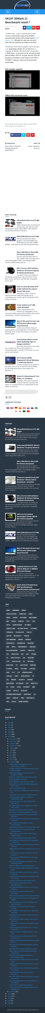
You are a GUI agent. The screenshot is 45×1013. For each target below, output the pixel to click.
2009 (9, 998)
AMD (7, 621)
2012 (9, 736)
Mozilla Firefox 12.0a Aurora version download (21, 973)
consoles (9, 632)
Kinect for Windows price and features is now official (23, 982)
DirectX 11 (34, 683)
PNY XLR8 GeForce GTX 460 (28, 236)
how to (29, 632)
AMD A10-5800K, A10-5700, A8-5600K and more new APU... (23, 903)
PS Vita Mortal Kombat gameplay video (22, 838)
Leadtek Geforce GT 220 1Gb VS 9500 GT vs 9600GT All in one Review (27, 568)
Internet (26, 687)
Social (14, 701)
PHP (7, 701)
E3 (7, 687)
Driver (15, 617)
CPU (33, 621)
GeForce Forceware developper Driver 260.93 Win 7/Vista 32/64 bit (27, 516)
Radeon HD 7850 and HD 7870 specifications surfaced (24, 845)
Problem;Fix (10, 643)
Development (25, 676)
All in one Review (11, 650)
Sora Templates (19, 1010)
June (11, 753)
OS (24, 661)
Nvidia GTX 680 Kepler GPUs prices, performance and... (21, 956)
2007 (9, 1003)
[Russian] (32, 409)
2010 (9, 996)
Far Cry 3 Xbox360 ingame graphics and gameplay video (22, 862)
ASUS (7, 672)
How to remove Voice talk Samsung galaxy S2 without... (23, 969)
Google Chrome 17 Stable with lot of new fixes (23, 933)
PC (16, 665)
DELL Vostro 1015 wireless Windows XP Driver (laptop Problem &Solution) (28, 270)
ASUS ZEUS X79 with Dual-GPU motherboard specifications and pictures (28, 587)
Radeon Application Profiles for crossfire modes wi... (23, 928)
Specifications (11, 614)
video (30, 614)
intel (8, 625)
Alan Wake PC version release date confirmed (21, 892)
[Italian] (24, 409)
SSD (24, 658)
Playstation (16, 661)
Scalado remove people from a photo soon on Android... (24, 877)
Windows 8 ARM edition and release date (23, 777)
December (13, 739)
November (13, 741)
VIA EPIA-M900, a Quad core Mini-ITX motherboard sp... (21, 798)
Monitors (9, 665)
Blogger (24, 690)
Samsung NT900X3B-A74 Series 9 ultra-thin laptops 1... (23, 888)
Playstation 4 (15, 658)
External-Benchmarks (13, 694)
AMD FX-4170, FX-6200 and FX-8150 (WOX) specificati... (23, 952)
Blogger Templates (32, 1010)
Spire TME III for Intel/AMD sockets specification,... (21, 824)
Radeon (13, 679)
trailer (26, 636)
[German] (16, 409)
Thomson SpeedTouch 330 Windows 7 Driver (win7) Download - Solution (28, 479)
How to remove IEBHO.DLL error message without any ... (23, 858)
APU (22, 654)
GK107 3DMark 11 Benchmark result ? (21, 782)
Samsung (33, 647)
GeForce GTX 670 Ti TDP (17, 788)
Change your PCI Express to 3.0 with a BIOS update (24, 924)
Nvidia (14, 621)
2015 (9, 730)
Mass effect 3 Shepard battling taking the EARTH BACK (23, 785)
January (12, 991)
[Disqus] (22, 182)
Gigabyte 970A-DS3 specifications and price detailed (24, 965)
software (23, 617)
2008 (9, 1001)
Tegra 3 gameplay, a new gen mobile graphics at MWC (21, 774)
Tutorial (34, 628)
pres (22, 698)
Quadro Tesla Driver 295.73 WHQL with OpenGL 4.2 (22, 802)
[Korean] (20, 412)
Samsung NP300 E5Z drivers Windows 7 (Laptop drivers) (28, 446)
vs (33, 676)
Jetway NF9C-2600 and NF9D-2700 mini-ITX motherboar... (23, 988)
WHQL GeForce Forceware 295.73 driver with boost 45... (23, 835)
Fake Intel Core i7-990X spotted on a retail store (23, 960)
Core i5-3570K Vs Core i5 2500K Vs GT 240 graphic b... (23, 854)
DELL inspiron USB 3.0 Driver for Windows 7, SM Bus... (24, 899)
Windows (31, 643)
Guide (19, 687)
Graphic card (10, 628)
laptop (8, 636)
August (12, 748)
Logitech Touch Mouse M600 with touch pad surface (24, 941)
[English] (8, 409)
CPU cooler (24, 665)
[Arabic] (24, 412)
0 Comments (13, 27)
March (12, 760)
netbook (30, 661)
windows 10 (30, 698)
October (13, 743)
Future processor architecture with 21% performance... (23, 937)
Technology (20, 632)
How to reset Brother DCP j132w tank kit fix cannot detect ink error (27, 288)
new (7, 647)
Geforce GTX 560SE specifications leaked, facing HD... (23, 873)
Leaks (8, 698)
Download (22, 614)
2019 (9, 723)
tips (7, 661)
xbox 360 (33, 665)
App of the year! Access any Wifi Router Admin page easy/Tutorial (28, 323)
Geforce (32, 669)
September (14, 746)
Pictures (24, 669)
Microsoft (17, 636)
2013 (9, 734)
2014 (9, 732)
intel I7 (15, 690)
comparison (21, 643)
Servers (30, 679)
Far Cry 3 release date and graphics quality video (24, 869)
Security (22, 679)
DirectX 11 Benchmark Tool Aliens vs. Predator (28, 377)
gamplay (15, 698)
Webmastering (27, 672)
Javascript (27, 694)
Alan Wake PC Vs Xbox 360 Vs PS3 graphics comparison (23, 841)
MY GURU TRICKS (23, 628)
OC (7, 658)
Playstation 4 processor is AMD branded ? (23, 795)
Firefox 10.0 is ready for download (21, 985)
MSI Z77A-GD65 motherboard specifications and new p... (24, 977)
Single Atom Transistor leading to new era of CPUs (24, 850)
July (11, 750)
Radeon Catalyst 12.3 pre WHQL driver (22, 866)
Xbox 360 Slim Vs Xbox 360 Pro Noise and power (27, 253)
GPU (27, 654)
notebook (19, 683)
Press (8, 617)
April (11, 757)
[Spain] (20, 409)
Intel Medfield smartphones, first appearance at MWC (20, 765)
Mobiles (21, 621)
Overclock (14, 654)
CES (7, 654)
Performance (22, 647)
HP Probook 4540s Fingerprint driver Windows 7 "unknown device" (28, 360)
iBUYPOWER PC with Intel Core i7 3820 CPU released (23, 912)
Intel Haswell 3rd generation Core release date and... (23, 920)
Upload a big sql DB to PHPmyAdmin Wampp (24, 896)
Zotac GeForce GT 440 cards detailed (26, 306)
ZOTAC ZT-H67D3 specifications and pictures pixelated (24, 820)
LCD (18, 672)
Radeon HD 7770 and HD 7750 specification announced (23, 916)
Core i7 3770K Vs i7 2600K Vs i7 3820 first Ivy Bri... (24, 791)
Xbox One (31, 658)
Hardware (15, 610)
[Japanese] (16, 412)
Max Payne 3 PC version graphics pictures (23, 812)
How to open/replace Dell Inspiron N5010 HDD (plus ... (23, 815)
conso (8, 690)
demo (16, 669)
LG (34, 694)
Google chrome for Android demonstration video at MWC (24, 770)
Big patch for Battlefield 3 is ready (21, 810)
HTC (13, 672)
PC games (28, 625)
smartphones (17, 625)
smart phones (23, 701)
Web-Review (10, 683)
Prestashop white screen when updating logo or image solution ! (27, 341)
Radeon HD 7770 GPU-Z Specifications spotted (22, 907)
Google (22, 650)
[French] (12, 409)
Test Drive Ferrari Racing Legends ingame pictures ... (23, 945)
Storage (9, 669)
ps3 (27, 683)
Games (24, 610)
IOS (7, 679)
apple (13, 647)
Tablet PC (31, 650)
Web (33, 687)
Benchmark (33, 617)
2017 (9, 725)
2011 (9, 994)
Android (28, 639)
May (11, 755)
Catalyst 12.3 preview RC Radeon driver (22, 881)
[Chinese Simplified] (28, 412)
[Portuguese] (37, 409)
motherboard (11, 639)
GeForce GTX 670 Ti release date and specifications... (22, 830)
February (13, 762)
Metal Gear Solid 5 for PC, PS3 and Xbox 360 (24, 827)
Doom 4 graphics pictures (18, 779)
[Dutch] (28, 409)
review (20, 639)
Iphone (33, 654)
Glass (12, 687)
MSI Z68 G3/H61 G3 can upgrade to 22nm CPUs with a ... (23, 807)
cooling (9, 676)
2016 (9, 727)
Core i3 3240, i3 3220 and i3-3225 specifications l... (20, 884)
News (8, 610)
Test (28, 621)
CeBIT (16, 676)
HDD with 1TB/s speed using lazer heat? (22, 949)
